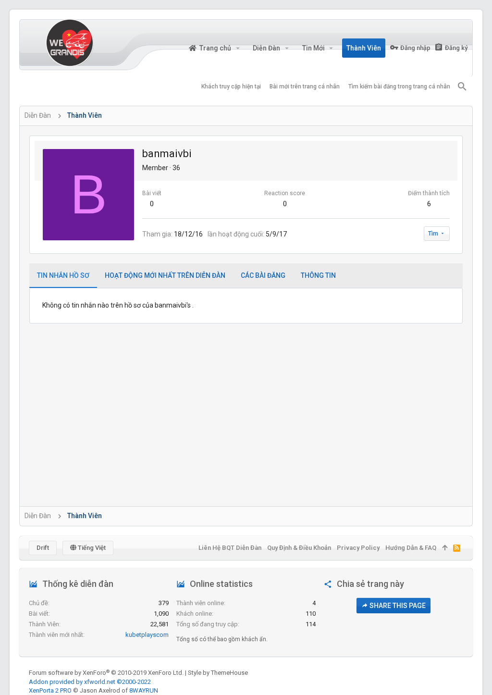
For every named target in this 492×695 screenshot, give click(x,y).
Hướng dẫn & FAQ (410, 547)
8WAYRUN (143, 690)
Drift (43, 547)
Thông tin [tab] (318, 275)
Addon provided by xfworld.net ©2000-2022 (90, 681)
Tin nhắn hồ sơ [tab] (63, 275)
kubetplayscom (147, 634)
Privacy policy (358, 547)
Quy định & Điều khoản (299, 547)
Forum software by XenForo (106, 672)
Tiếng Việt (91, 547)
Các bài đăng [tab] (263, 275)
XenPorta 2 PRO (50, 690)
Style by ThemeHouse (218, 672)
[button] (237, 48)
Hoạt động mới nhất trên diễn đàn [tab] (165, 275)
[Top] (444, 548)
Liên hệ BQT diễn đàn (229, 547)
